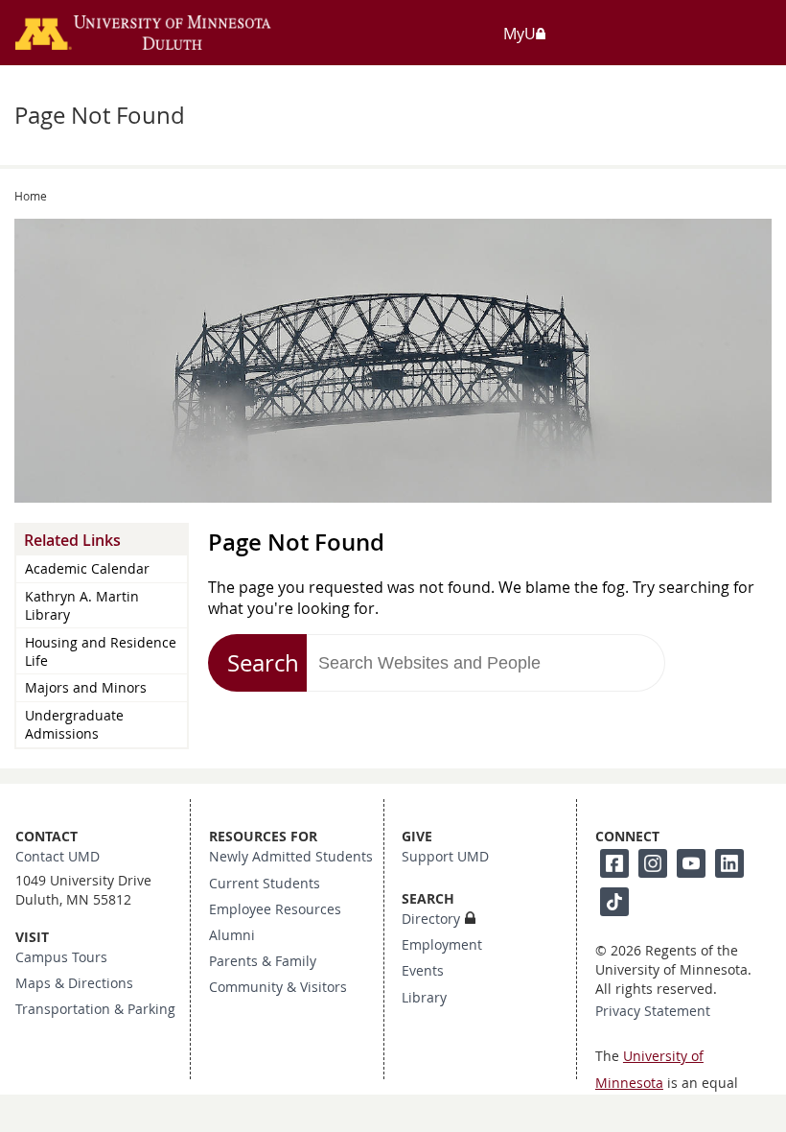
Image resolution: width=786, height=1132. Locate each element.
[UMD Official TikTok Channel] (614, 901)
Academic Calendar (87, 568)
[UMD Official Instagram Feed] (652, 863)
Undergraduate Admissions (74, 724)
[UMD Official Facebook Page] (614, 863)
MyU (519, 33)
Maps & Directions (74, 983)
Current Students (264, 883)
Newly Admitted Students (291, 856)
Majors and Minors (86, 687)
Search (263, 663)
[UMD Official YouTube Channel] (691, 863)
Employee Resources (275, 909)
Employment (442, 945)
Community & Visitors (278, 987)
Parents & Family (262, 961)
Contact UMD (57, 856)
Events (423, 970)
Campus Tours (61, 957)
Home (30, 195)
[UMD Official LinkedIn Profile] (729, 863)
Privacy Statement (652, 1011)
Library (424, 997)
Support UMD (445, 856)
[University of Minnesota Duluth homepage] (167, 40)
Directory (431, 919)
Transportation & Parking (95, 1009)
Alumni (232, 935)
